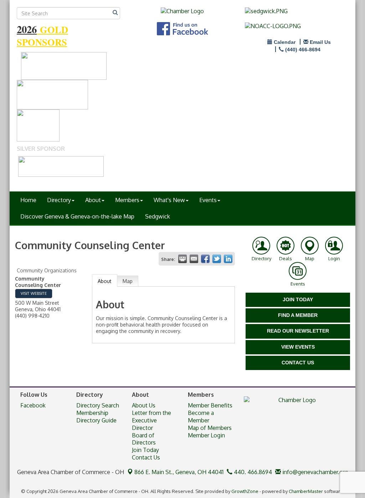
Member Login (206, 435)
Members (127, 200)
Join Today (145, 449)
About (93, 200)
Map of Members (210, 427)
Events (208, 200)
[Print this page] (182, 259)
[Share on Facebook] (205, 259)
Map (128, 281)
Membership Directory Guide (96, 416)
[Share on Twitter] (216, 259)
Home (28, 200)
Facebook (33, 405)
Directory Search (97, 405)
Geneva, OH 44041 (178, 472)
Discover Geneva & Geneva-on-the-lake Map (77, 216)
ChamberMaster (306, 491)
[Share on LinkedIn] (228, 259)
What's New (169, 200)
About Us (143, 405)
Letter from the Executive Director (151, 420)
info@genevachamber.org (314, 472)
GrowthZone (244, 491)
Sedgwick (157, 216)
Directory (59, 200)
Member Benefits (210, 405)
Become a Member (201, 416)
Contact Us (146, 457)
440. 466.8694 (252, 472)
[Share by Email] (194, 259)
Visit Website (34, 293)
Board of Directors (144, 439)
